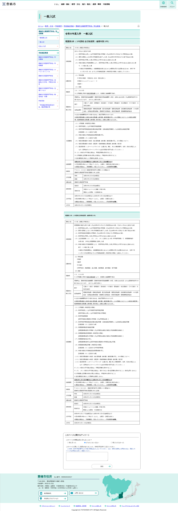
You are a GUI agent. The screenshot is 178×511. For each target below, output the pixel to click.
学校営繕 (41, 101)
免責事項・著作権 (81, 506)
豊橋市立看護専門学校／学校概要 (47, 64)
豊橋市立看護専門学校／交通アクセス (47, 89)
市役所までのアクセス (51, 498)
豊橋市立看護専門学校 (46, 76)
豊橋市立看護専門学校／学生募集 (88, 26)
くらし (56, 4)
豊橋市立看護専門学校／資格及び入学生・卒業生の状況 (47, 82)
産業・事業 (97, 4)
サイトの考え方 (111, 506)
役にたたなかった (118, 442)
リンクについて (65, 506)
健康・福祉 (65, 4)
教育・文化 (76, 4)
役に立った (72, 442)
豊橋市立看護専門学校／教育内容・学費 (47, 95)
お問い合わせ (79, 493)
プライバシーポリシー (48, 506)
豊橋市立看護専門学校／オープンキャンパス (47, 70)
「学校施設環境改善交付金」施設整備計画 (46, 106)
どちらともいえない (92, 442)
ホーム (40, 26)
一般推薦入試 (43, 38)
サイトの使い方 (96, 506)
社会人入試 (42, 46)
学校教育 (58, 26)
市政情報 (106, 4)
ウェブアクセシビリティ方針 (130, 506)
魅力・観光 (86, 4)
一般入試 (41, 42)
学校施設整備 (69, 26)
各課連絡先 (47, 493)
